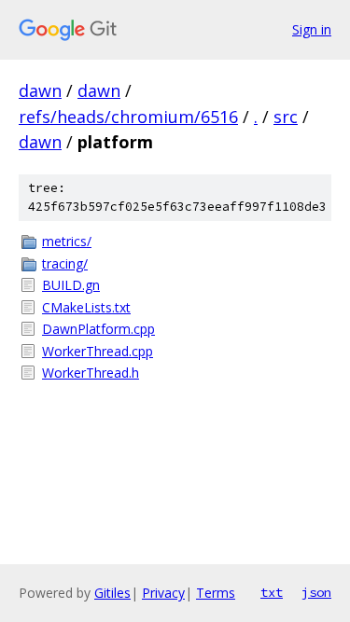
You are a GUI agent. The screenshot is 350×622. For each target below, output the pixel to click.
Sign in (311, 29)
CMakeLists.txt (86, 307)
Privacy (163, 592)
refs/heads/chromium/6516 (128, 116)
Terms (215, 592)
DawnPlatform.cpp (98, 329)
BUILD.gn (71, 285)
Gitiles (112, 592)
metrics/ (66, 241)
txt (271, 592)
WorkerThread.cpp (97, 351)
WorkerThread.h (90, 372)
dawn (40, 90)
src (285, 116)
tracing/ (65, 263)
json (316, 592)
